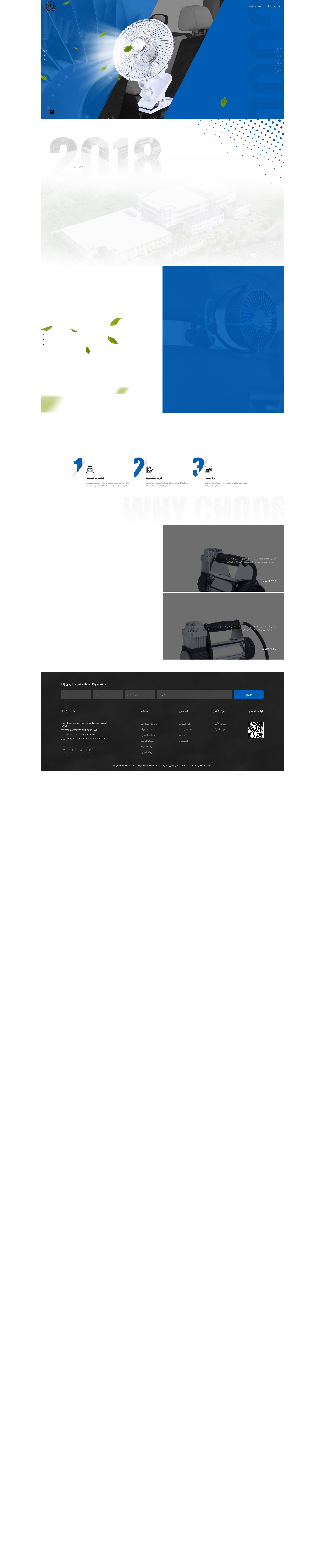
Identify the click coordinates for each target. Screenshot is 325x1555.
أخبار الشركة (219, 730)
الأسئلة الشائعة (305, 6)
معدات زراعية (185, 730)
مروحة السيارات (149, 724)
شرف (288, 6)
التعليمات (183, 741)
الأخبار (320, 6)
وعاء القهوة (147, 752)
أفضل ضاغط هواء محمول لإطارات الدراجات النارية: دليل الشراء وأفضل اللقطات (250, 548)
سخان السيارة (148, 735)
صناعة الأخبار (219, 724)
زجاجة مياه (146, 747)
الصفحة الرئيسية (254, 6)
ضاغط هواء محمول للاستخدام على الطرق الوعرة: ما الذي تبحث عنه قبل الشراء (250, 616)
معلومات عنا (274, 6)
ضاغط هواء (146, 730)
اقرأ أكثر (83, 216)
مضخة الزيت (147, 741)
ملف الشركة (184, 724)
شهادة (181, 735)
